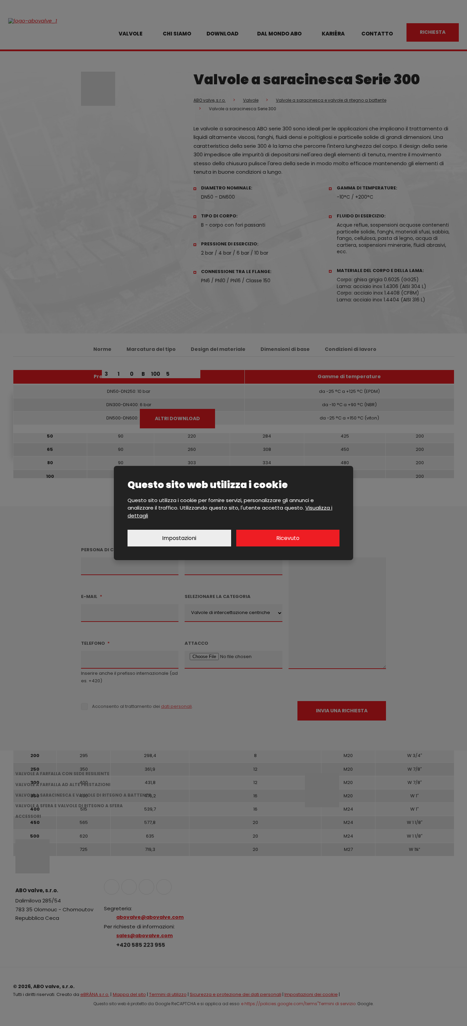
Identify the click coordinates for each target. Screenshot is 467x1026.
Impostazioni (179, 538)
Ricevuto (287, 538)
